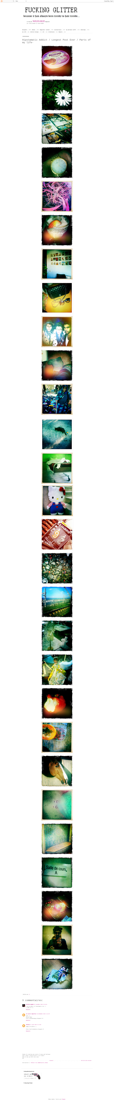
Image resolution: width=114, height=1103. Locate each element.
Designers (24, 29)
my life (24, 32)
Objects (60, 32)
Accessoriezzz (57, 29)
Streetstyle (51, 32)
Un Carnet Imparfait (31, 1013)
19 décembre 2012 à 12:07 (43, 1013)
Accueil (51, 1060)
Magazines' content (45, 29)
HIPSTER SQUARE (30, 1004)
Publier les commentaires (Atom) (39, 1062)
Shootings (83, 29)
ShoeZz (33, 29)
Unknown (28, 1024)
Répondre (28, 1009)
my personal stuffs (71, 29)
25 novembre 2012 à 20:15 (40, 1004)
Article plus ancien (86, 1060)
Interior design (34, 32)
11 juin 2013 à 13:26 (35, 1024)
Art (43, 32)
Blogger (63, 1099)
